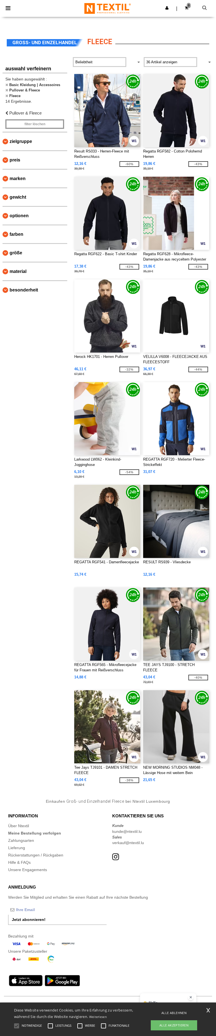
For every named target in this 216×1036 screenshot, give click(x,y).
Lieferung (16, 848)
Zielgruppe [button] (21, 141)
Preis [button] (15, 160)
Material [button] (18, 271)
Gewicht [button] (18, 197)
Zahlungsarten (21, 840)
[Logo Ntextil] (107, 8)
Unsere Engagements (27, 869)
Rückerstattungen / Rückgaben (35, 855)
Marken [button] (18, 178)
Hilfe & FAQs (19, 862)
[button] (166, 8)
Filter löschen (34, 124)
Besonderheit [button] (24, 290)
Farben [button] (16, 234)
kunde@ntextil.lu (127, 831)
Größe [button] (16, 252)
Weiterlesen (98, 1017)
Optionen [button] (19, 215)
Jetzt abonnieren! (29, 919)
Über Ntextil (18, 826)
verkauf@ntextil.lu (128, 842)
